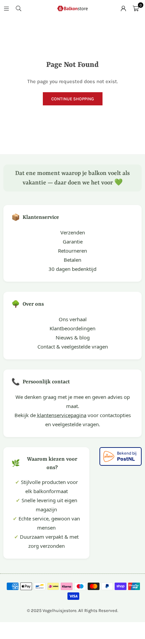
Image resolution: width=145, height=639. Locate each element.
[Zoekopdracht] (18, 8)
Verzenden (72, 232)
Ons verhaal (73, 319)
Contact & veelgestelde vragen (72, 346)
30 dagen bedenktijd (72, 268)
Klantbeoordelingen (72, 328)
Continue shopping (72, 98)
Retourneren (72, 250)
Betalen (72, 259)
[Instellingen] (123, 8)
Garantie (73, 241)
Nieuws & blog (73, 337)
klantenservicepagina (61, 415)
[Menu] (6, 8)
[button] (135, 8)
